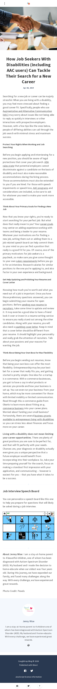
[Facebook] (17, 686)
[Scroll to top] (40, 686)
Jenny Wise (28, 621)
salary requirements (26, 261)
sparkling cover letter (26, 326)
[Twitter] (28, 686)
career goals (46, 224)
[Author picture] (28, 610)
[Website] (28, 645)
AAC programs (40, 188)
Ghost (35, 665)
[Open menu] (4, 3)
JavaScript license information (28, 677)
